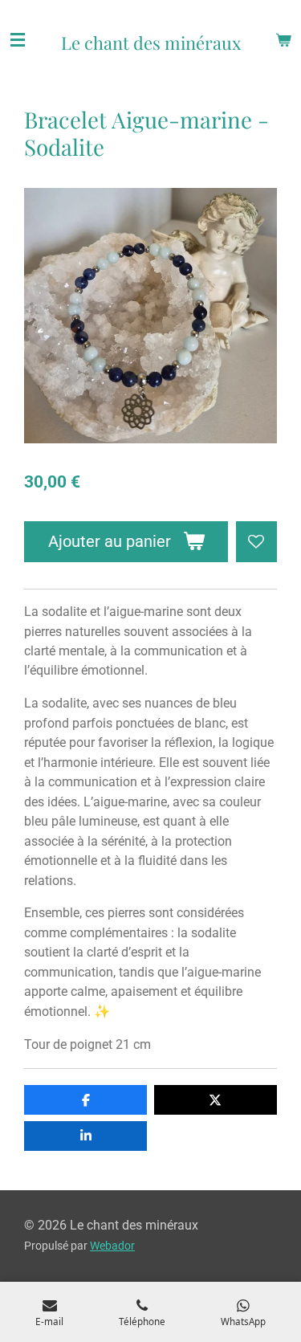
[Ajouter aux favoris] (256, 541)
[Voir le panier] (283, 40)
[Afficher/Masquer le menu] (17, 40)
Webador (112, 1245)
